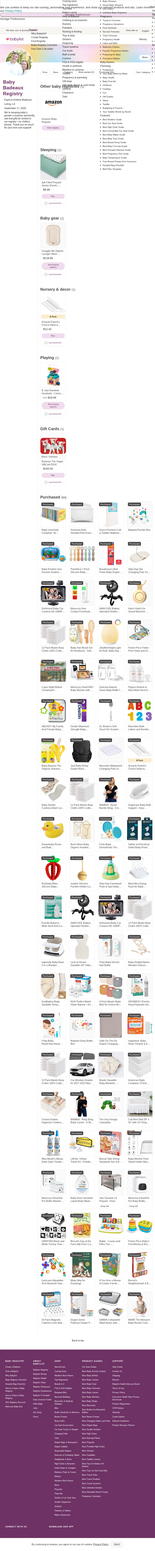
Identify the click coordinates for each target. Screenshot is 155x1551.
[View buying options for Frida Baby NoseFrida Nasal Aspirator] (53, 1025)
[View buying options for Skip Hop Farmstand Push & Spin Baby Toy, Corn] (111, 868)
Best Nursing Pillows (91, 1438)
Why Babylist (11, 1375)
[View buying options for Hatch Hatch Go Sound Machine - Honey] (140, 593)
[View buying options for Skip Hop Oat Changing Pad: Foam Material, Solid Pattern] (140, 553)
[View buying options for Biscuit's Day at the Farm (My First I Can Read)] (82, 1225)
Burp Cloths (59, 1421)
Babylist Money (40, 1374)
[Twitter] (35, 1533)
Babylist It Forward (41, 1395)
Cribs (56, 1438)
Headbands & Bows (63, 1459)
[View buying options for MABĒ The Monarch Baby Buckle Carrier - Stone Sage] (140, 1304)
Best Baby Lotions (90, 1392)
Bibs (56, 1408)
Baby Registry (14, 1361)
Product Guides (92, 1361)
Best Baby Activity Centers (94, 1371)
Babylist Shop (39, 1382)
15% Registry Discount (15, 1402)
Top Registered (61, 1380)
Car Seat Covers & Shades (66, 1429)
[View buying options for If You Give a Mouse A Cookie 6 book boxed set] (111, 1265)
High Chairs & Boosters (64, 1464)
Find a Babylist (11, 1371)
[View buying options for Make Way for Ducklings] (82, 1265)
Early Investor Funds (42, 1399)
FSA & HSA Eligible (63, 1388)
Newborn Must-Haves (63, 1375)
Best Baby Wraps (89, 1401)
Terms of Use (118, 1388)
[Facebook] (21, 1533)
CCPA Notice (118, 1408)
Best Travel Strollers (91, 1479)
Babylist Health (39, 1378)
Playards (58, 1489)
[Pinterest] (28, 1533)
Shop (57, 1361)
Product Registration (121, 1404)
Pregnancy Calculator (91, 1496)
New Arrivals (59, 1367)
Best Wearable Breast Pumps (95, 1492)
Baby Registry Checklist (15, 1380)
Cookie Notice (118, 1417)
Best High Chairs (89, 1434)
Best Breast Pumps (90, 1417)
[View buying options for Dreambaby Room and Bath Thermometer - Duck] (53, 829)
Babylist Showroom (41, 1387)
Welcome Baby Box (14, 1406)
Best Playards (88, 1442)
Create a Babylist (12, 1367)
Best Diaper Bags (89, 1425)
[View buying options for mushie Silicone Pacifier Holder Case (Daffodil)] (82, 868)
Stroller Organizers (62, 1502)
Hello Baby (38, 1404)
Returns (115, 1380)
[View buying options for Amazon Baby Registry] (53, 103)
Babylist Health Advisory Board (126, 1384)
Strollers (58, 1506)
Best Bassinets (89, 1405)
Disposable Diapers (62, 1451)
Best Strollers (88, 1451)
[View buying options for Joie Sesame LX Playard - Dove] (111, 1182)
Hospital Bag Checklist (15, 1384)
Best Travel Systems (91, 1483)
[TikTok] (8, 1533)
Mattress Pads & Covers (65, 1472)
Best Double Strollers (91, 1429)
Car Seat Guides (89, 1367)
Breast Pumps (60, 1417)
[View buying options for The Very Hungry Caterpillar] (111, 1104)
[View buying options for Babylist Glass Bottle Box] (82, 1025)
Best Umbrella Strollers (92, 1488)
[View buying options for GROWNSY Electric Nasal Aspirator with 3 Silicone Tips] (140, 986)
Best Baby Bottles (90, 1375)
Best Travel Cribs (89, 1475)
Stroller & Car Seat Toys (65, 1498)
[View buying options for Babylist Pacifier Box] (140, 514)
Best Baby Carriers (90, 1380)
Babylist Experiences (42, 1391)
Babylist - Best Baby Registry (15, 39)
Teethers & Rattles (62, 1510)
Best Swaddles (88, 1455)
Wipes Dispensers (62, 1515)
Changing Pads (61, 1434)
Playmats (58, 1493)
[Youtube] (41, 1533)
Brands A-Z (59, 1384)
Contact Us (117, 1371)
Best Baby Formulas (91, 1388)
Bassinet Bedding (62, 1397)
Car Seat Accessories (64, 1425)
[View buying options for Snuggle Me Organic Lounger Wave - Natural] (53, 235)
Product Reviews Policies (123, 1425)
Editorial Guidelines (120, 1421)
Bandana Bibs (60, 1392)
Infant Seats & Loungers (65, 1468)
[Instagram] (15, 1533)
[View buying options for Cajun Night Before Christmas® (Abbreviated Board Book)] (53, 671)
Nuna (56, 1485)
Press (35, 1417)
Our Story (37, 1412)
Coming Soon (60, 1371)
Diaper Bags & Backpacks (66, 1442)
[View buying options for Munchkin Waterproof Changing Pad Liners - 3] (111, 750)
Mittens (57, 1476)
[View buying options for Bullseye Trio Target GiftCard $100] (53, 446)
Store (55, 72)
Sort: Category (143, 72)
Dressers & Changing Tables (66, 1455)
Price (45, 72)
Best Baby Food (89, 1384)
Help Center (117, 1367)
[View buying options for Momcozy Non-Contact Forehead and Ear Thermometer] (82, 593)
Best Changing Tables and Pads (96, 1421)
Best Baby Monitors (90, 1397)
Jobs (35, 1408)
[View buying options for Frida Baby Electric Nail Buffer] (111, 947)
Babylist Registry (40, 1370)
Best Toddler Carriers (91, 1459)
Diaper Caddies (61, 1446)
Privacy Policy (13, 10)
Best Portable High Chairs (93, 1446)
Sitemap (116, 1412)
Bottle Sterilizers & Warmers (66, 1412)
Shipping (116, 1375)
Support (117, 1361)
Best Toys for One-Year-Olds (94, 1471)
